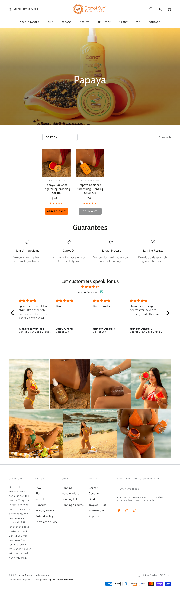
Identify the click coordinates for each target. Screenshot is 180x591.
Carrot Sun (23, 575)
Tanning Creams (73, 505)
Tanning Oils (70, 499)
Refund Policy (44, 516)
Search (40, 499)
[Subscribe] (169, 489)
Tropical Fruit (97, 505)
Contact (40, 505)
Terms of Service (46, 522)
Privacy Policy (44, 510)
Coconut (94, 493)
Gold (92, 499)
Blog (38, 493)
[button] (151, 9)
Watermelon (97, 510)
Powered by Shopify (19, 579)
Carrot (93, 487)
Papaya (94, 516)
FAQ (38, 487)
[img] (90, 286)
